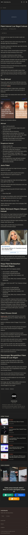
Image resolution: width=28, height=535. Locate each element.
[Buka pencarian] (22, 2)
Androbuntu (7, 2)
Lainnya (2, 527)
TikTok (3, 516)
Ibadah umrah (4, 316)
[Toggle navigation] (26, 2)
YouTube (8, 516)
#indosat (7, 388)
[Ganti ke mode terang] (24, 2)
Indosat (9, 85)
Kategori (3, 520)
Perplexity (21, 495)
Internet (2, 388)
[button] (14, 33)
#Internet (11, 388)
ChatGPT (9, 495)
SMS (4, 198)
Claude (15, 498)
